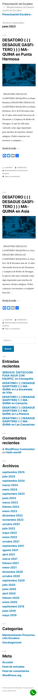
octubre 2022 (11, 524)
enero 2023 (9, 511)
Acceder (7, 662)
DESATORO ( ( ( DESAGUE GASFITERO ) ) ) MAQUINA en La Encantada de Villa (18, 387)
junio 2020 (9, 589)
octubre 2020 (11, 576)
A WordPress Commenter (18, 449)
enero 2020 (9, 602)
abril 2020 (9, 593)
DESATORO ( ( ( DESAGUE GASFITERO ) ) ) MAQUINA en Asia (18, 204)
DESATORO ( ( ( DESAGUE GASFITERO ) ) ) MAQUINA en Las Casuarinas (18, 421)
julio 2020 (8, 584)
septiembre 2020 (13, 580)
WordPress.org (11, 675)
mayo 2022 (9, 532)
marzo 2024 (10, 485)
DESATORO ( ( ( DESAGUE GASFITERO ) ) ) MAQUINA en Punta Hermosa (18, 49)
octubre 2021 (10, 541)
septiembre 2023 (13, 493)
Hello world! (13, 452)
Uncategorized (11, 642)
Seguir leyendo (11, 148)
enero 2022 (9, 537)
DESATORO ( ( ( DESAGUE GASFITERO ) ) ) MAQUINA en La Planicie (18, 410)
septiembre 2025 (13, 472)
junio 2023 (9, 498)
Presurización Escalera (16, 14)
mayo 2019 (9, 615)
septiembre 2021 (13, 545)
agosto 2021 (10, 550)
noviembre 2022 (13, 519)
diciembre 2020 (12, 571)
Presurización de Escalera (17, 3)
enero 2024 (9, 489)
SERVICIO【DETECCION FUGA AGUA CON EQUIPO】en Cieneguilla (17, 375)
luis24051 (8, 168)
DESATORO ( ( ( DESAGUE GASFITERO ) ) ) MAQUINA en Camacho (18, 400)
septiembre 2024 (13, 480)
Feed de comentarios (15, 671)
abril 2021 (8, 554)
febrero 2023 (10, 506)
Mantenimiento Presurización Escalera (19, 636)
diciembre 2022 (12, 515)
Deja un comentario (12, 176)
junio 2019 (9, 610)
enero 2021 (9, 567)
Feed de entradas (13, 666)
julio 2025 (8, 476)
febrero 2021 (10, 563)
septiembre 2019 (13, 606)
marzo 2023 (10, 502)
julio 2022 (8, 528)
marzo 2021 (9, 558)
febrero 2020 (10, 597)
